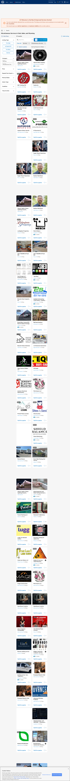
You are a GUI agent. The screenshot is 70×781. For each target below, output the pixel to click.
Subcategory (4, 63)
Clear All (19, 43)
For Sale (8, 43)
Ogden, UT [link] (35, 278)
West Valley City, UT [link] (21, 132)
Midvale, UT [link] (35, 516)
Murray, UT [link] (19, 232)
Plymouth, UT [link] (20, 111)
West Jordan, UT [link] (21, 371)
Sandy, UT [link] (35, 462)
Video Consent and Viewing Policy (21, 778)
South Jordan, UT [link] (36, 370)
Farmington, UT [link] (36, 563)
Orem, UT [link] (35, 109)
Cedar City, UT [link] (20, 65)
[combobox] (8, 61)
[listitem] (23, 60)
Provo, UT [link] (35, 155)
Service (8, 52)
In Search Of (8, 46)
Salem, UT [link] (35, 494)
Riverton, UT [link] (35, 87)
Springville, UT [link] (20, 678)
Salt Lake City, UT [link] (36, 64)
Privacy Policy (22, 777)
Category (4, 60)
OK (68, 768)
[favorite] (28, 69)
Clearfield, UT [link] (36, 724)
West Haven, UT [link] (36, 177)
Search (7, 30)
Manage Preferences (46, 774)
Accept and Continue (57, 774)
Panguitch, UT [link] (36, 232)
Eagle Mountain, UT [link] (37, 347)
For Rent (8, 49)
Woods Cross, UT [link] (36, 302)
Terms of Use (16, 777)
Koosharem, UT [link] (36, 324)
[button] (13, 61)
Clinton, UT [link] (20, 325)
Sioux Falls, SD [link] (20, 87)
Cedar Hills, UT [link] (20, 347)
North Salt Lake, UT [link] (37, 132)
